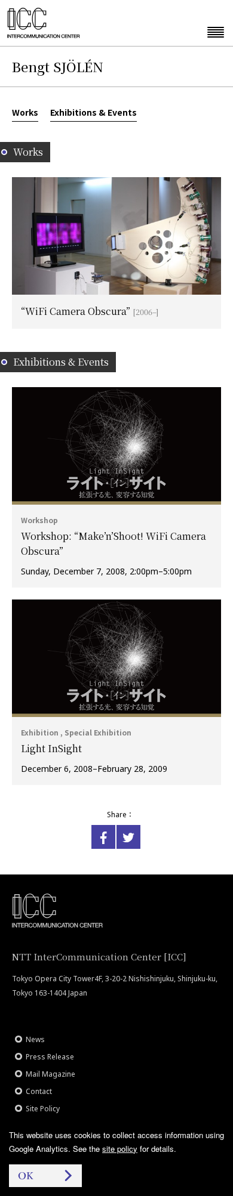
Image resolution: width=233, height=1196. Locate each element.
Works (25, 112)
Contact (39, 1091)
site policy (119, 1148)
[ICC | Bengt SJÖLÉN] (103, 837)
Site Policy (43, 1109)
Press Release (50, 1057)
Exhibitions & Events (93, 112)
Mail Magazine (50, 1074)
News (35, 1039)
